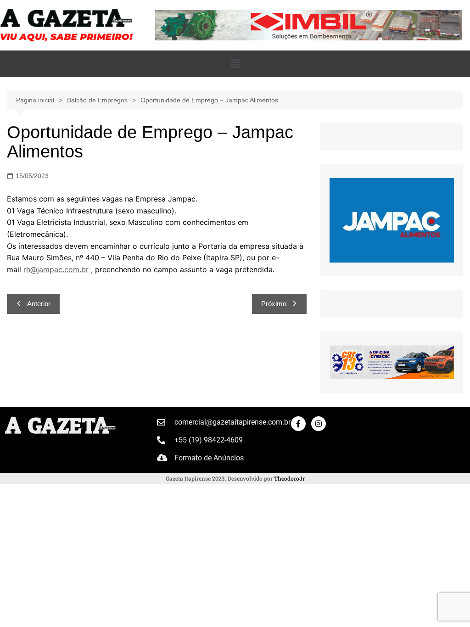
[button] (235, 64)
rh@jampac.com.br (56, 269)
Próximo (273, 304)
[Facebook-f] (298, 423)
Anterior (38, 304)
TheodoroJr (289, 478)
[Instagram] (318, 423)
